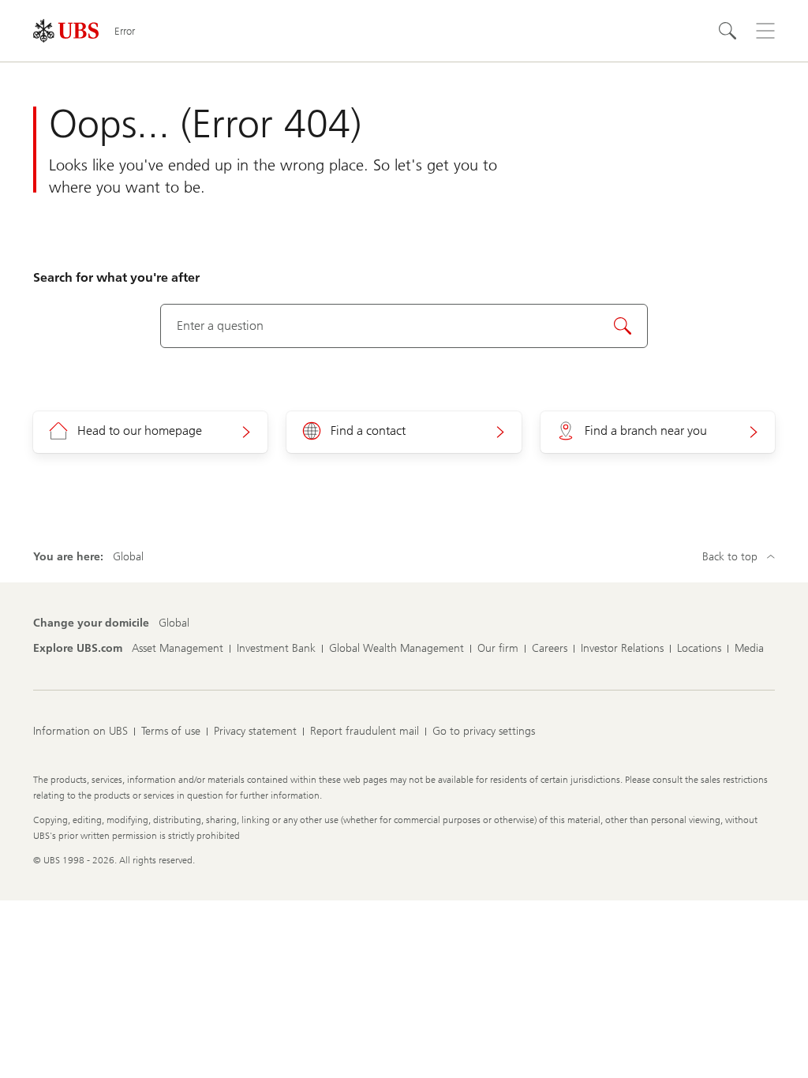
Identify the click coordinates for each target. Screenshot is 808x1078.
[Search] (727, 30)
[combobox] (404, 326)
